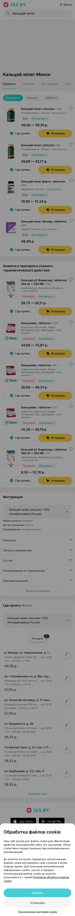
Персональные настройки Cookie (37, 911)
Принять (37, 892)
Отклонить (37, 903)
